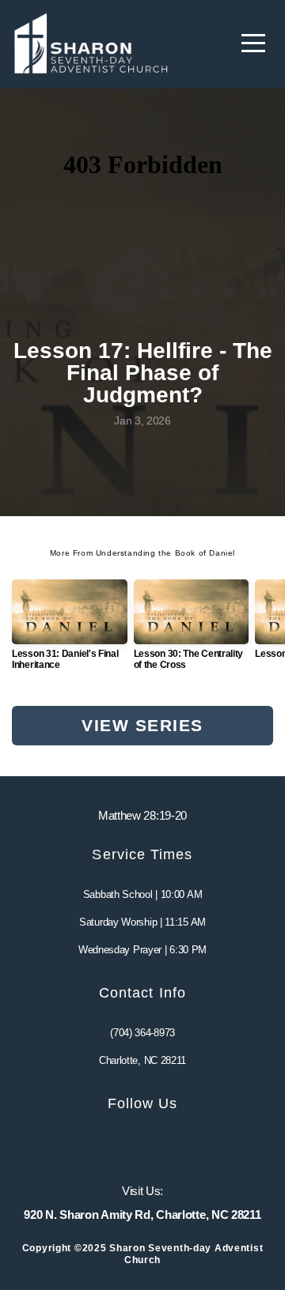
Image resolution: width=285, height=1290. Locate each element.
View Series (142, 725)
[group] (69, 631)
